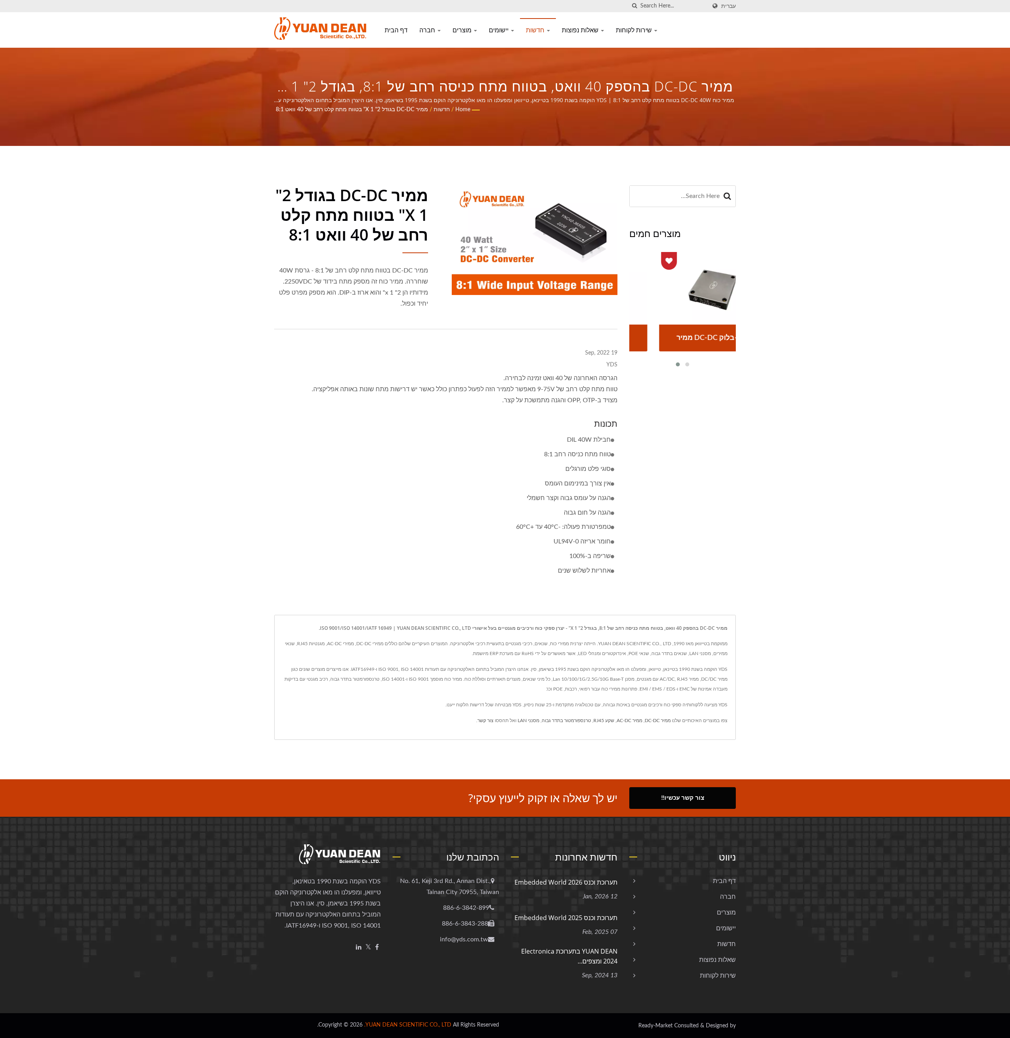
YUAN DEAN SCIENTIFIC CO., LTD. (407, 1025)
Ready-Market (655, 1026)
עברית (728, 6)
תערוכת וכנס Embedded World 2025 (565, 917)
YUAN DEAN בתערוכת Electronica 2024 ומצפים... (569, 956)
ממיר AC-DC (629, 720)
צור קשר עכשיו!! (682, 798)
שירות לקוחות (634, 30)
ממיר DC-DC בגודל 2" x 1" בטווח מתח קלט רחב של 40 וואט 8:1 (352, 109)
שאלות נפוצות (581, 30)
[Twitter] (368, 947)
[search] (634, 6)
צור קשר (485, 720)
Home (462, 109)
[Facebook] (377, 947)
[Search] (727, 196)
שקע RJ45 (603, 720)
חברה (428, 30)
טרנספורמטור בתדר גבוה (566, 720)
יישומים (499, 30)
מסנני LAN (528, 720)
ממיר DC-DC (658, 720)
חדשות (536, 30)
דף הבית (396, 30)
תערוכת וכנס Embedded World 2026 (565, 882)
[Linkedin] (358, 947)
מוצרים (463, 30)
